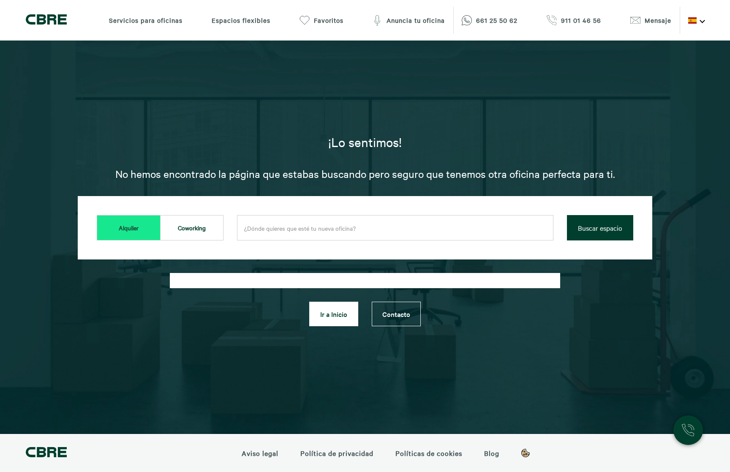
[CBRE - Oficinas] (46, 20)
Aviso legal (260, 453)
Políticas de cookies (428, 453)
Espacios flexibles (241, 20)
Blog (491, 453)
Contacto (396, 314)
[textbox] (395, 228)
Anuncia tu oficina (416, 20)
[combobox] (395, 228)
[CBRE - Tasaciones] (46, 453)
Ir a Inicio (333, 314)
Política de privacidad (336, 453)
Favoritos (328, 20)
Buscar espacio (600, 227)
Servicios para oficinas (145, 20)
